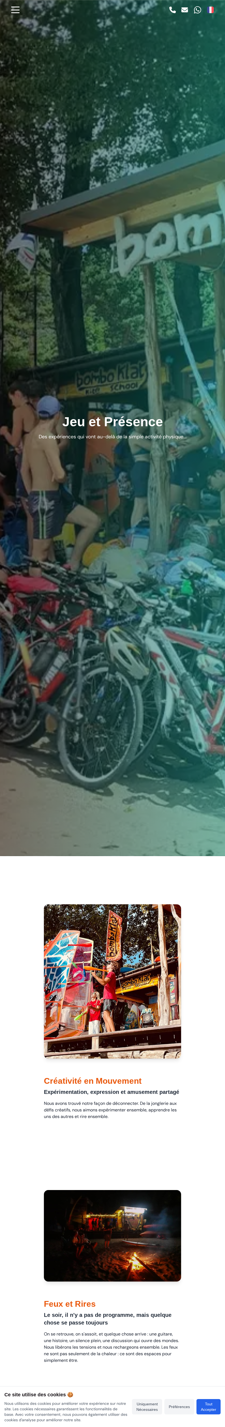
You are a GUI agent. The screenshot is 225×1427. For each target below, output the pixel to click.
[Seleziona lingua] (210, 10)
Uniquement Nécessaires (147, 1407)
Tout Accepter (208, 1407)
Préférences (179, 1407)
